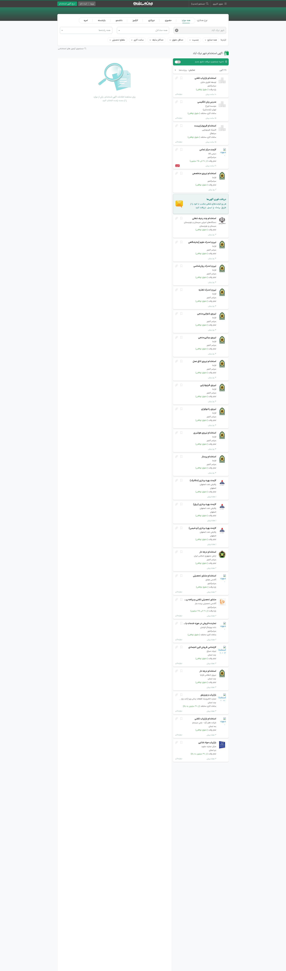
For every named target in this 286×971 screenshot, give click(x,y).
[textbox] (86, 30)
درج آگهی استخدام (67, 3)
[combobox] (86, 30)
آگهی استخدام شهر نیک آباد (208, 53)
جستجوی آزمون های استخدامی (71, 48)
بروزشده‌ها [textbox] (183, 70)
